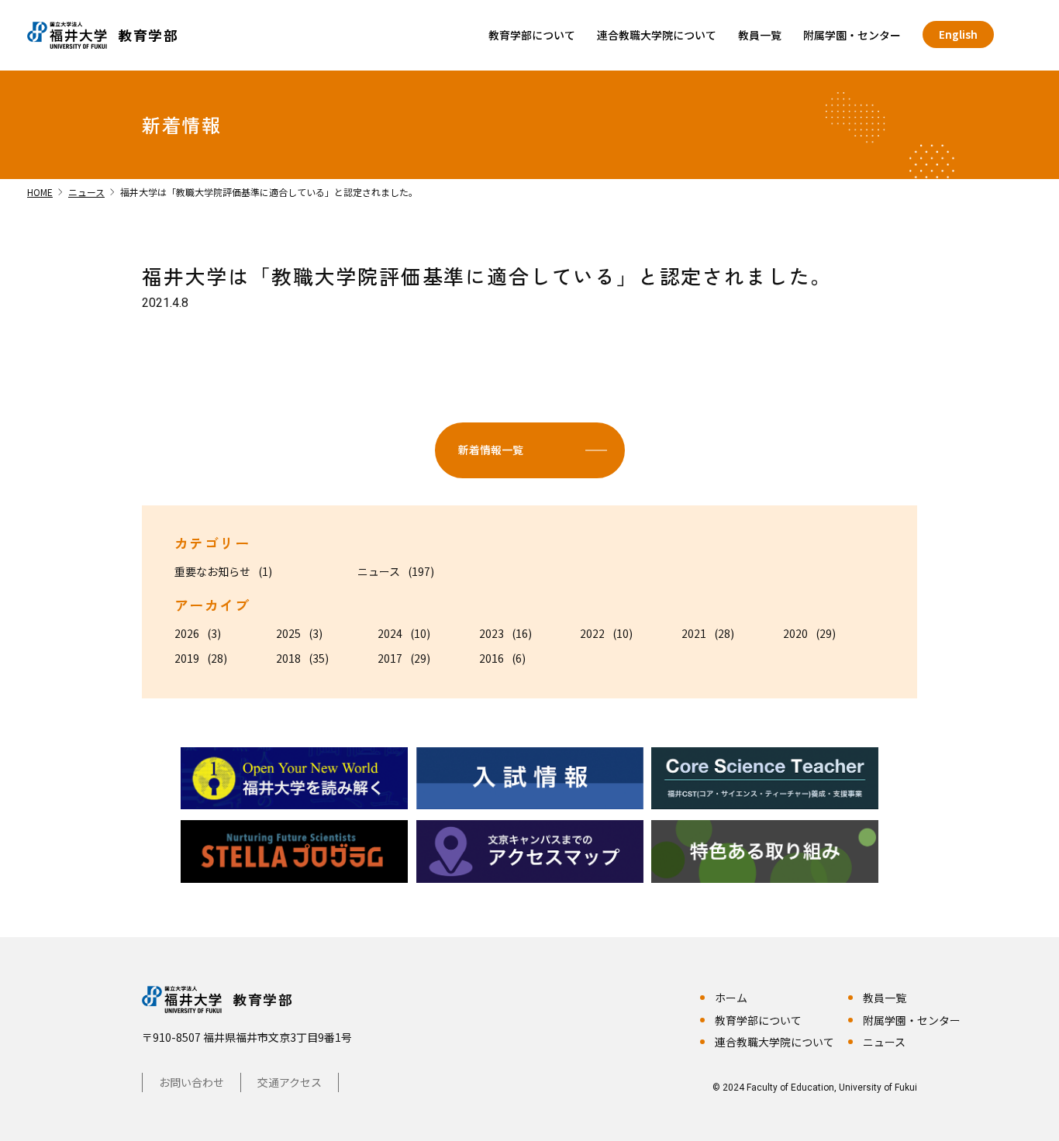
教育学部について (531, 35)
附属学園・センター (852, 35)
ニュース (378, 571)
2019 (186, 658)
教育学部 (263, 999)
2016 (491, 658)
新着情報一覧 (490, 449)
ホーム (731, 997)
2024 (390, 633)
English (958, 34)
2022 (592, 633)
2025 (288, 633)
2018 (288, 658)
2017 (390, 658)
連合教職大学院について (656, 35)
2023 (491, 633)
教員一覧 (759, 35)
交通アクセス (289, 1082)
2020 (795, 633)
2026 (186, 633)
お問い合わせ (191, 1082)
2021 (693, 633)
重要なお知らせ (212, 571)
